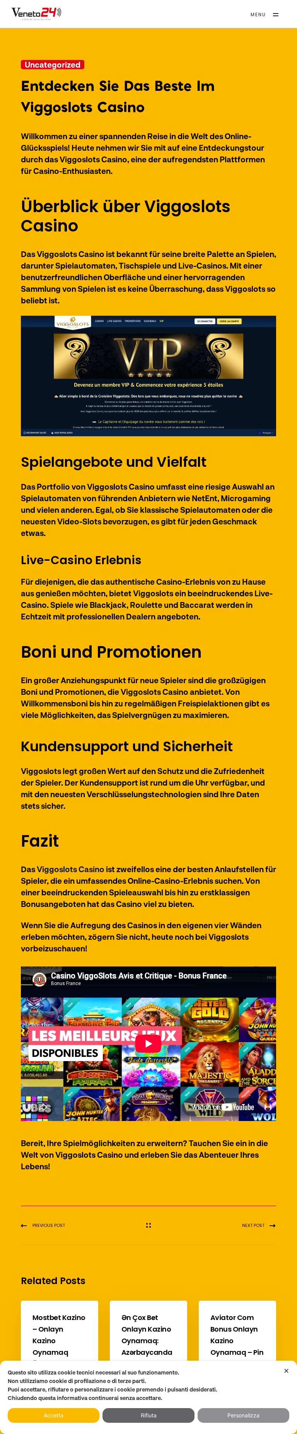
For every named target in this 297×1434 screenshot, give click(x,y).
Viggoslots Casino (70, 869)
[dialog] (148, 1397)
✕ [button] (286, 1371)
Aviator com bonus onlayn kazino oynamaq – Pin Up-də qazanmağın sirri (236, 1352)
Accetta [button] (53, 1415)
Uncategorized (52, 64)
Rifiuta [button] (149, 1415)
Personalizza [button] (243, 1415)
